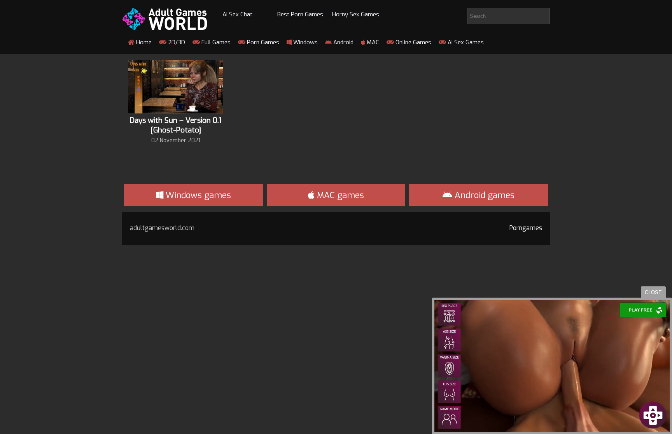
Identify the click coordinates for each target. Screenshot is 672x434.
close (653, 292)
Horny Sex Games (355, 14)
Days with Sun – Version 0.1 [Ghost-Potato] (175, 125)
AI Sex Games (465, 42)
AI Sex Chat (237, 14)
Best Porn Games (300, 14)
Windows (305, 42)
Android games (483, 195)
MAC (372, 42)
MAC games (339, 195)
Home (143, 42)
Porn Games (262, 42)
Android (343, 42)
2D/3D (175, 42)
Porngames (525, 228)
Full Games (215, 42)
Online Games (412, 42)
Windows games (197, 195)
